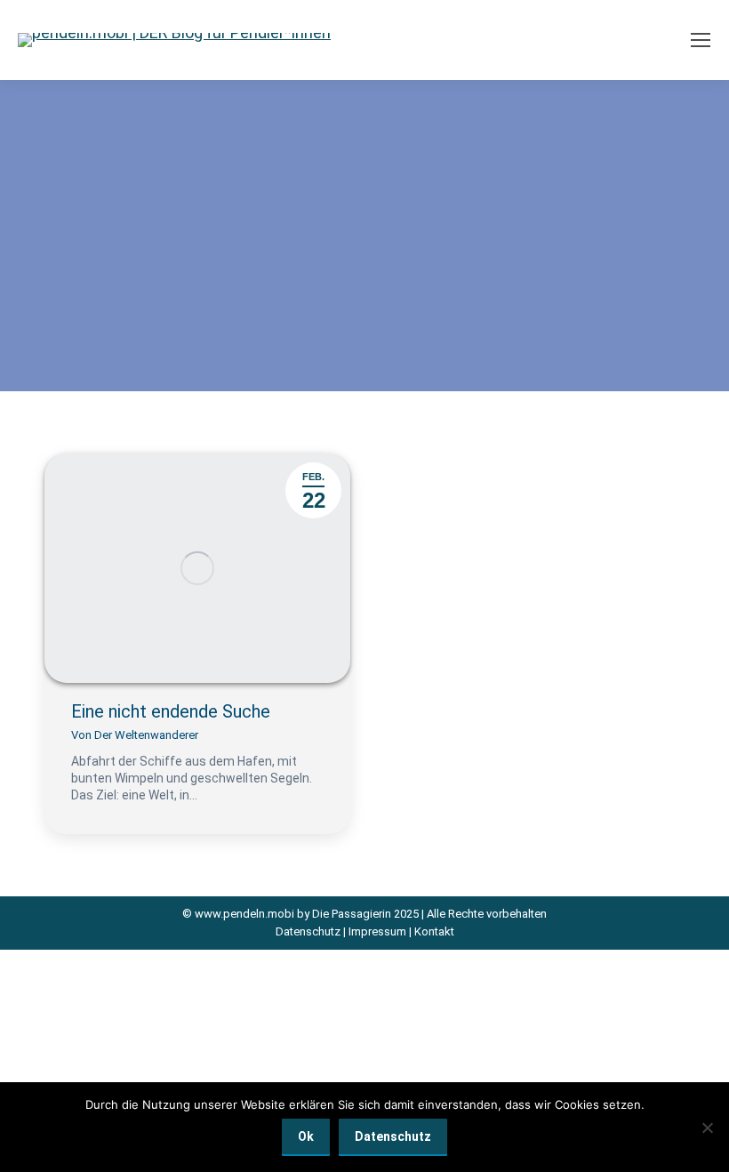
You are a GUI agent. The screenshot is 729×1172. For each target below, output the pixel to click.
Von (134, 735)
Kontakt (434, 931)
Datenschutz (308, 931)
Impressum (377, 931)
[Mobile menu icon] (700, 40)
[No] (707, 1127)
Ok (306, 1136)
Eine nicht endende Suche (170, 711)
